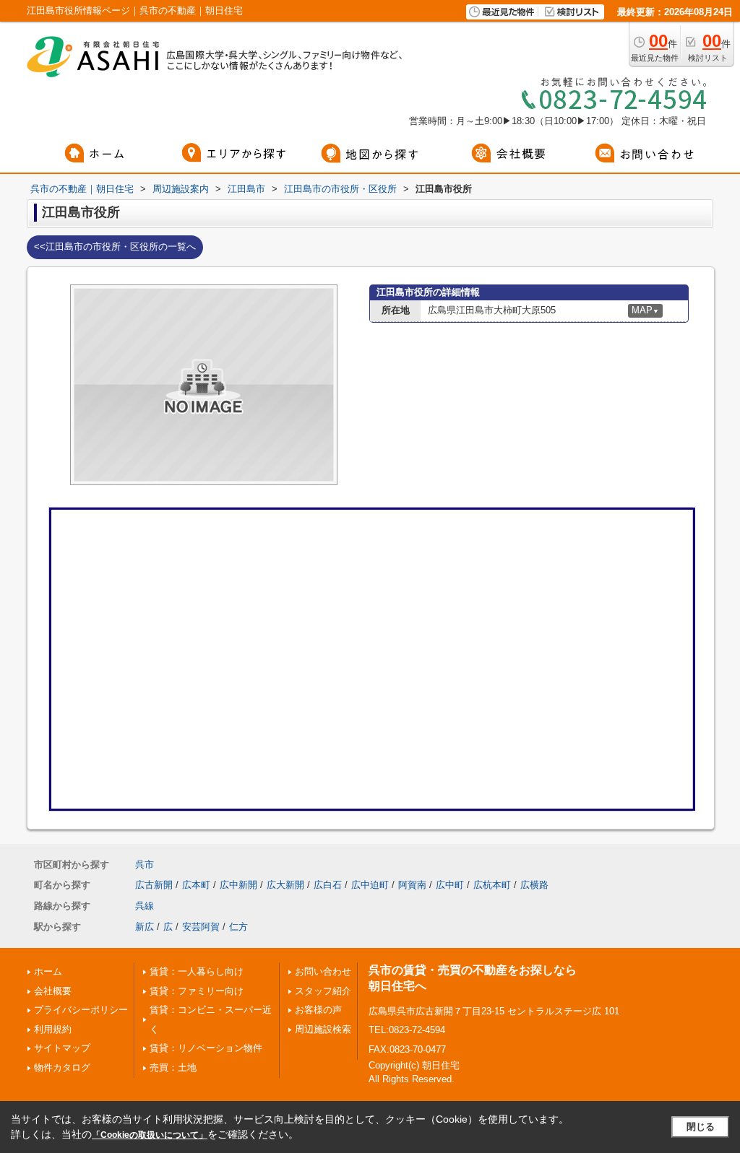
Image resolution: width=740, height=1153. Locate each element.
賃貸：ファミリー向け (197, 991)
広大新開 (285, 884)
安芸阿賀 (201, 926)
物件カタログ (62, 1067)
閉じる (701, 1126)
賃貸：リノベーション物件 (206, 1048)
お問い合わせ (323, 971)
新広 (144, 926)
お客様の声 (318, 1009)
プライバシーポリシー (81, 1009)
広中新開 (238, 884)
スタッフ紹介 (323, 991)
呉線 (144, 905)
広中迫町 (370, 884)
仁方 (238, 926)
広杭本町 (492, 884)
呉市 (144, 864)
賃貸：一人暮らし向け (197, 971)
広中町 (450, 884)
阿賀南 (412, 884)
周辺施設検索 (323, 1029)
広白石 (328, 884)
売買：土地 (173, 1067)
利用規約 (53, 1029)
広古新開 (154, 884)
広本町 (196, 884)
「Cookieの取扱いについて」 (149, 1135)
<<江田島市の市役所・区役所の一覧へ (115, 246)
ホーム (48, 971)
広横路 (534, 884)
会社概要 (53, 991)
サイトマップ (62, 1048)
